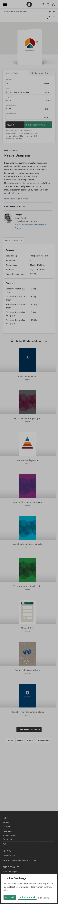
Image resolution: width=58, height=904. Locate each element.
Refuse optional (27, 897)
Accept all (9, 897)
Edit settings (44, 897)
